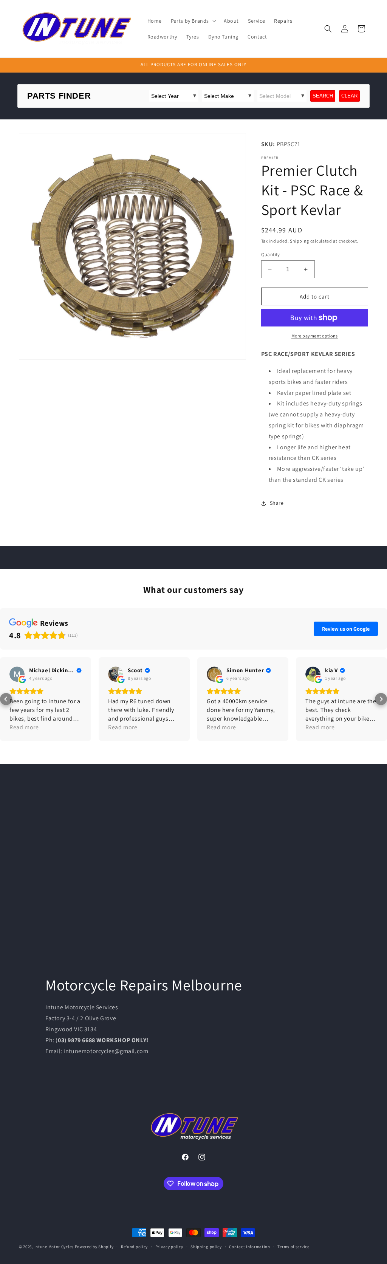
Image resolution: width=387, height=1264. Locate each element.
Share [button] (277, 503)
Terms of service (293, 1246)
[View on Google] (17, 674)
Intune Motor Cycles (54, 1246)
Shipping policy (206, 1246)
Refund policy (134, 1246)
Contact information (249, 1246)
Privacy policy (169, 1246)
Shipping (299, 241)
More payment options (314, 336)
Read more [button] (24, 727)
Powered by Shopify (94, 1246)
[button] (192, 21)
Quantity (270, 254)
